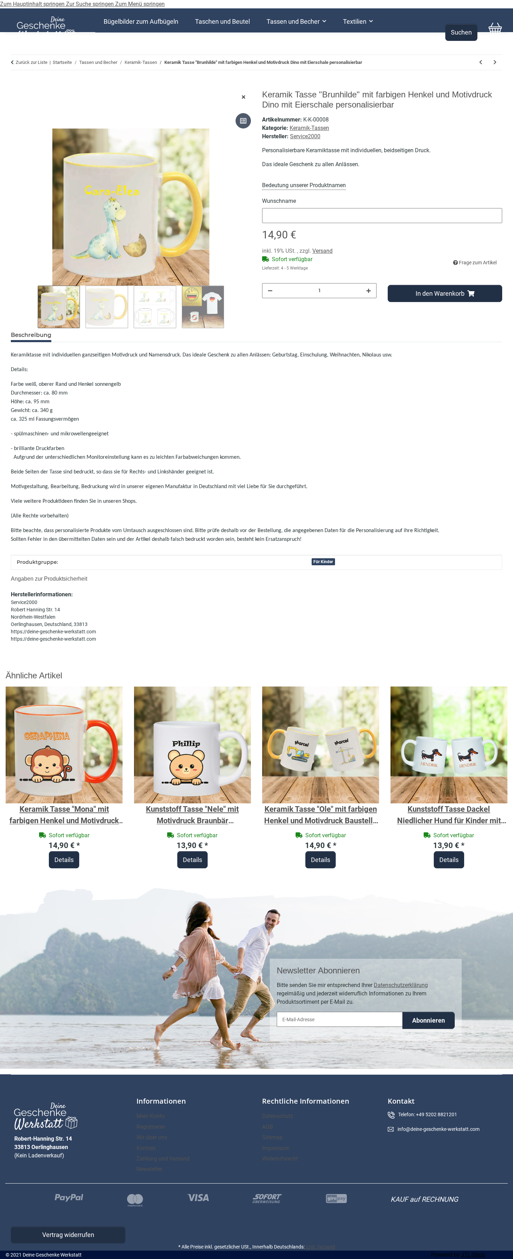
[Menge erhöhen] (368, 291)
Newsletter (149, 1169)
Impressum (276, 1148)
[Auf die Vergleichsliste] (243, 120)
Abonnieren (428, 1020)
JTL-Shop (473, 1254)
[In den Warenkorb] (16, 86)
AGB (267, 1127)
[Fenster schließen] (243, 97)
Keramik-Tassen (309, 128)
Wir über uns (151, 1137)
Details (64, 859)
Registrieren (150, 1127)
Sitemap (272, 1137)
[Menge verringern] (270, 291)
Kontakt (146, 1148)
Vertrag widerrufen (68, 1234)
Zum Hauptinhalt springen (33, 4)
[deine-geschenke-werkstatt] (46, 28)
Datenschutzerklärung (401, 985)
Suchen (461, 32)
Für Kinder (323, 561)
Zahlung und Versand (162, 1158)
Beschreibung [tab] (31, 335)
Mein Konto (150, 1116)
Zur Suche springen (90, 4)
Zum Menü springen (140, 4)
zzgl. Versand (320, 1247)
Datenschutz (277, 1116)
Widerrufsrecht (280, 1158)
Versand (322, 251)
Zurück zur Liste (31, 62)
